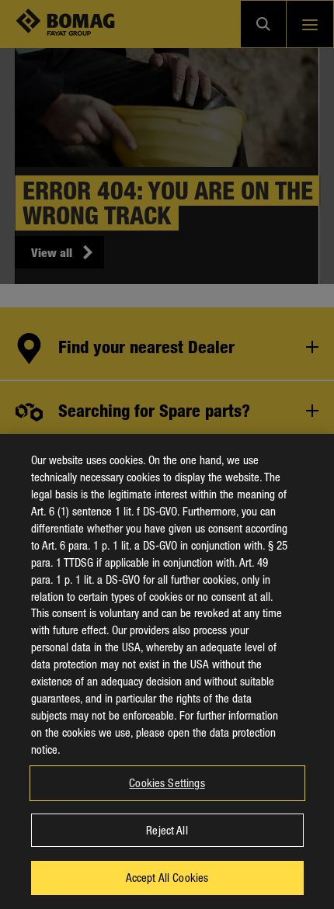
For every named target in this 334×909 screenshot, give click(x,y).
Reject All (166, 830)
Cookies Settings (166, 782)
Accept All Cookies (167, 877)
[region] (167, 671)
